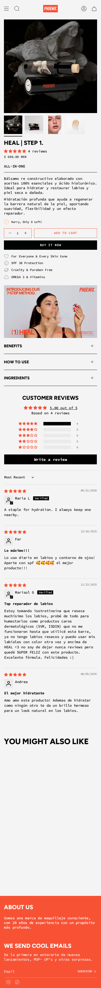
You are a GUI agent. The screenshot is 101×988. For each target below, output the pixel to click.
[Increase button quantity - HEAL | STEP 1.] (26, 233)
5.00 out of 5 (63, 407)
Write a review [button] (50, 459)
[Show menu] (6, 8)
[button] (16, 151)
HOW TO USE (16, 362)
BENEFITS (13, 346)
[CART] (94, 8)
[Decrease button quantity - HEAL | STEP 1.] (9, 233)
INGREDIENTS (17, 378)
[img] (15, 491)
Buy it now (50, 245)
